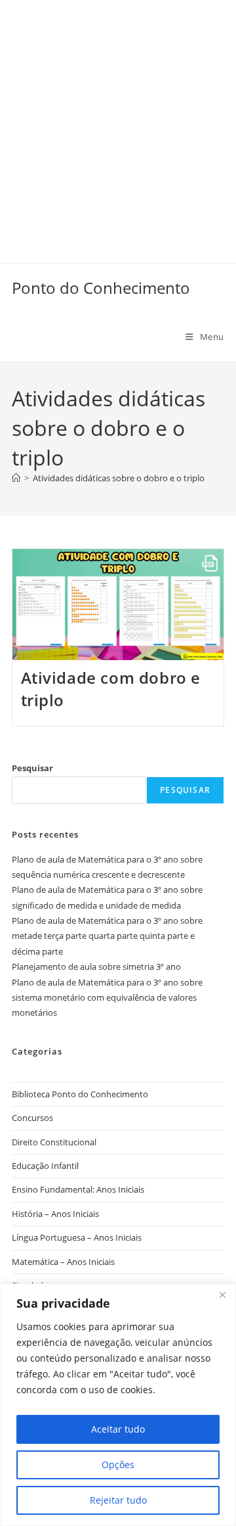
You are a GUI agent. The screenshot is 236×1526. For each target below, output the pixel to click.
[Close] (222, 1294)
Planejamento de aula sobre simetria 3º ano (96, 966)
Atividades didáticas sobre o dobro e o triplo (119, 478)
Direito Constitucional (54, 1142)
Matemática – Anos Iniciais (63, 1262)
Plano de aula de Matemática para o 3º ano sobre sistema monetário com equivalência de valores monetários (107, 997)
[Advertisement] (118, 118)
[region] (118, 1404)
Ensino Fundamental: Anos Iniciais (78, 1189)
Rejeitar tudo (118, 1500)
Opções (118, 1464)
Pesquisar (32, 768)
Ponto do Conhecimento (101, 287)
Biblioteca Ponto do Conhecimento (80, 1094)
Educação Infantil (45, 1166)
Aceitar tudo (118, 1429)
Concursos (32, 1118)
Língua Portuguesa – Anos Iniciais (77, 1237)
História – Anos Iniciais (55, 1214)
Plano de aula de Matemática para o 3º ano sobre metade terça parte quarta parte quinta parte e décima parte (107, 936)
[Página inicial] (16, 478)
